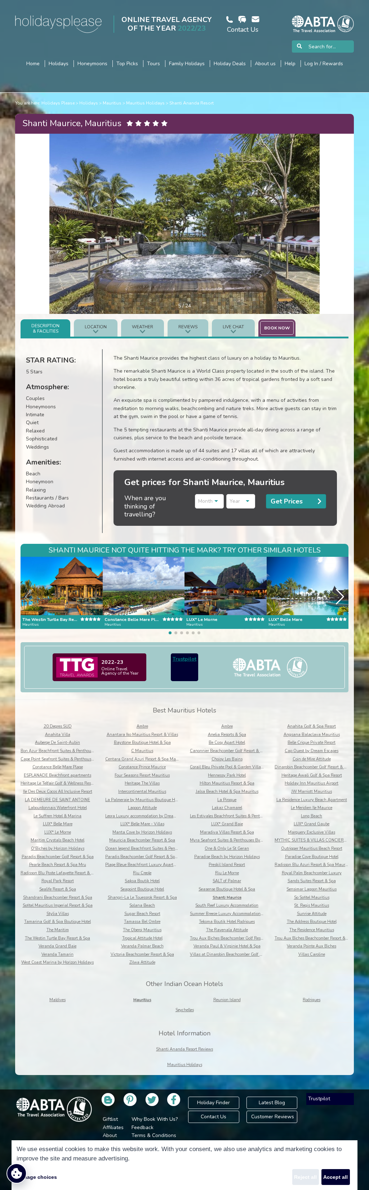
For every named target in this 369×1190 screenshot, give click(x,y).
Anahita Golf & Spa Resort (311, 726)
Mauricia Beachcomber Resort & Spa (142, 840)
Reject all (305, 1177)
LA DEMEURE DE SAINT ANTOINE (57, 800)
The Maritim (57, 930)
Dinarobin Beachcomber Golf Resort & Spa (313, 767)
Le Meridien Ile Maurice (311, 808)
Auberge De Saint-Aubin (57, 742)
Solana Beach (142, 905)
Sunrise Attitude (311, 913)
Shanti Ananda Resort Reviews (184, 1049)
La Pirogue (226, 800)
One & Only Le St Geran (227, 848)
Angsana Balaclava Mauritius (312, 734)
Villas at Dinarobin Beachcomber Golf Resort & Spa (236, 954)
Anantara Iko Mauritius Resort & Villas (142, 734)
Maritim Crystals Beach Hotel (57, 840)
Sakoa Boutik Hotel (142, 881)
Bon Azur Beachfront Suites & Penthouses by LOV (66, 751)
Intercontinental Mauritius (142, 791)
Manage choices (37, 1177)
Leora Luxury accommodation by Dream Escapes (148, 816)
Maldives (57, 1000)
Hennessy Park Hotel (227, 775)
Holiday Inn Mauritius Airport (311, 783)
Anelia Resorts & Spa (227, 734)
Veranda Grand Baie (57, 946)
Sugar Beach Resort (142, 913)
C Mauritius (142, 751)
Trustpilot (184, 659)
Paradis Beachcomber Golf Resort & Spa (58, 857)
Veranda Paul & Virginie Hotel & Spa (227, 946)
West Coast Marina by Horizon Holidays (57, 962)
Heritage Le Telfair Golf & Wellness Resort (58, 783)
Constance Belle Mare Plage (57, 767)
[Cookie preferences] (16, 1173)
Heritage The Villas (142, 783)
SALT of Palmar (227, 881)
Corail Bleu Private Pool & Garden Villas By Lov (233, 767)
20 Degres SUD (58, 726)
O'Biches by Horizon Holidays (57, 848)
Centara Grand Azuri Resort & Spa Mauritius (146, 759)
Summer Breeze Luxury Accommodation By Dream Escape (242, 913)
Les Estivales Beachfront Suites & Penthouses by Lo (236, 816)
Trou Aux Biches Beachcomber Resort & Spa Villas (320, 938)
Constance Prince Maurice (142, 767)
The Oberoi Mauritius (142, 930)
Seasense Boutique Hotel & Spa (227, 889)
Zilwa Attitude (142, 962)
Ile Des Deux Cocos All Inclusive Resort (57, 791)
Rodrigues (311, 1000)
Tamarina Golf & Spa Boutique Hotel (57, 921)
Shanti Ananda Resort (191, 103)
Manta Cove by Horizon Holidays (142, 832)
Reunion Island (227, 1000)
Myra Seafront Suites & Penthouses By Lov (228, 840)
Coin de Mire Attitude (312, 759)
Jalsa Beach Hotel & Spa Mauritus (227, 791)
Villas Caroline (311, 954)
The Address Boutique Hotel (312, 921)
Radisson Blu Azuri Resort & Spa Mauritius (314, 864)
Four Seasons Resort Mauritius (142, 775)
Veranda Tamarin (57, 954)
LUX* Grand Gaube (311, 824)
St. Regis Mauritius (311, 905)
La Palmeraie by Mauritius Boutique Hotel (143, 800)
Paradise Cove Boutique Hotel (311, 857)
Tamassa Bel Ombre (142, 921)
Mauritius (112, 103)
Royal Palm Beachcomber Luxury (312, 873)
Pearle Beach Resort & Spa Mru (57, 864)
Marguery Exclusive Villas (311, 832)
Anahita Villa (57, 734)
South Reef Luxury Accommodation (226, 905)
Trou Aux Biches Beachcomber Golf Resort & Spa (233, 938)
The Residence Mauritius (311, 930)
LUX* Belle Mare (57, 824)
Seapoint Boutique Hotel (142, 889)
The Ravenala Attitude (227, 930)
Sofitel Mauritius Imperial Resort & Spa (58, 905)
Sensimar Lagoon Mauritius (311, 889)
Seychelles (184, 1010)
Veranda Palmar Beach (142, 946)
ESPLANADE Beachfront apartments (57, 775)
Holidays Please (58, 103)
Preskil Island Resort (227, 864)
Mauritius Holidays (145, 103)
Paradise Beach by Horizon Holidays (227, 857)
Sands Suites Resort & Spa (312, 881)
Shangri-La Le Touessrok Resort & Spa (142, 897)
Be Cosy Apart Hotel (227, 742)
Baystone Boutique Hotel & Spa (142, 742)
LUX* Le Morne (57, 832)
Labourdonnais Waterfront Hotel (57, 808)
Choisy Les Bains (227, 759)
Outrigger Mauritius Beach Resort (311, 848)
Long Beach (311, 816)
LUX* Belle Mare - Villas (142, 824)
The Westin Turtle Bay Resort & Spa (57, 938)
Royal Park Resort (57, 881)
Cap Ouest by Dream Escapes (311, 751)
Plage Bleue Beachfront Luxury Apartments (144, 864)
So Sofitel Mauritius (311, 897)
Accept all (335, 1177)
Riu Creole (142, 873)
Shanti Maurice (227, 897)
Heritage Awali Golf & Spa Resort (311, 775)
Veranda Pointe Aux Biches (311, 946)
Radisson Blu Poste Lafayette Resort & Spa (59, 873)
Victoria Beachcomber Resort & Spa (142, 954)
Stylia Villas (57, 913)
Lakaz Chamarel (227, 808)
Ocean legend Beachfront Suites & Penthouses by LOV (154, 848)
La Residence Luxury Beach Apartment (311, 800)
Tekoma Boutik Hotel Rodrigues (227, 921)
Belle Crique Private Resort (311, 742)
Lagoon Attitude (142, 808)
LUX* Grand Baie (227, 824)
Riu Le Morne (227, 873)
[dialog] (184, 1165)
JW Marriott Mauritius (311, 791)
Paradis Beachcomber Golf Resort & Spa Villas (147, 857)
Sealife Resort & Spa (57, 889)
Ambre (142, 726)
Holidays (88, 103)
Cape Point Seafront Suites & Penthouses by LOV (65, 759)
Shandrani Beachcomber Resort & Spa (57, 897)
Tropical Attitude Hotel (142, 938)
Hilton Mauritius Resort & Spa (227, 783)
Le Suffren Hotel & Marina (57, 816)
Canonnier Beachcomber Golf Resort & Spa (228, 751)
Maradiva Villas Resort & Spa (227, 832)
